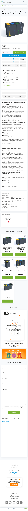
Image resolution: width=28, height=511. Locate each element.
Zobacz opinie (14, 484)
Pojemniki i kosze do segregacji (14, 9)
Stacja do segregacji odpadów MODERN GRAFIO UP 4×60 (21, 271)
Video (20, 96)
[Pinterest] (21, 502)
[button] (7, 254)
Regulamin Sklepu (14, 493)
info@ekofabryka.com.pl (16, 473)
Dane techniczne (20, 92)
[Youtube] (14, 502)
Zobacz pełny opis (6, 85)
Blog (14, 491)
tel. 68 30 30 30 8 (5, 421)
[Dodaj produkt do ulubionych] (25, 12)
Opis (8, 92)
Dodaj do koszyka (19, 52)
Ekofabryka (4, 9)
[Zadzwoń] (24, 2)
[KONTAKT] (26, 2)
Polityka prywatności (14, 496)
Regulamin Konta (14, 495)
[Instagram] (10, 502)
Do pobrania (8, 96)
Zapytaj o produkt (14, 55)
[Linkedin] (18, 502)
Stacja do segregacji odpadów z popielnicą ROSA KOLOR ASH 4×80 (7, 295)
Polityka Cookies (14, 498)
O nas (14, 490)
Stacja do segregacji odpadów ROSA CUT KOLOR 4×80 (7, 248)
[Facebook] (7, 502)
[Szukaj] (3, 6)
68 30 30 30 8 (15, 472)
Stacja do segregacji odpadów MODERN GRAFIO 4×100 (21, 248)
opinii (17, 315)
